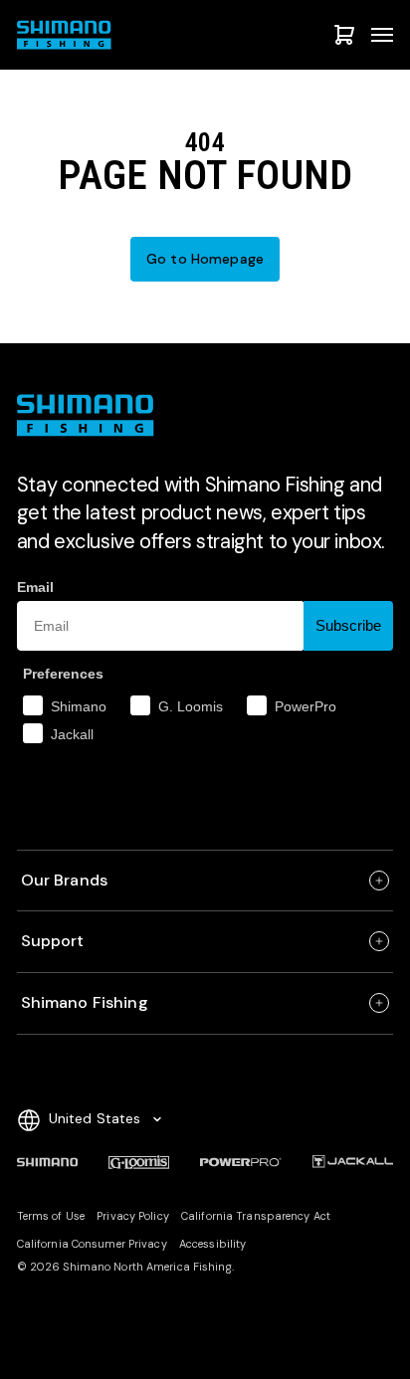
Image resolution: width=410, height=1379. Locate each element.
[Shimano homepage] (47, 1162)
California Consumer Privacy (92, 1244)
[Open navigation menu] (382, 35)
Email (35, 587)
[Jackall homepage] (353, 1162)
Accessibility (212, 1244)
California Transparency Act (255, 1216)
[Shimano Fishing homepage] (67, 35)
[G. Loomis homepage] (138, 1162)
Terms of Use (51, 1216)
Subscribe (348, 625)
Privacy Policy (133, 1216)
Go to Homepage (205, 259)
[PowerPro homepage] (241, 1162)
